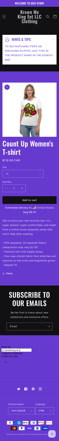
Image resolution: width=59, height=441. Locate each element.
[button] (4, 16)
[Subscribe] (48, 326)
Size (4, 167)
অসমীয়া (41, 410)
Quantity (6, 182)
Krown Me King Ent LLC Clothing (25, 434)
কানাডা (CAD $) (18, 410)
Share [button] (9, 273)
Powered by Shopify (44, 434)
